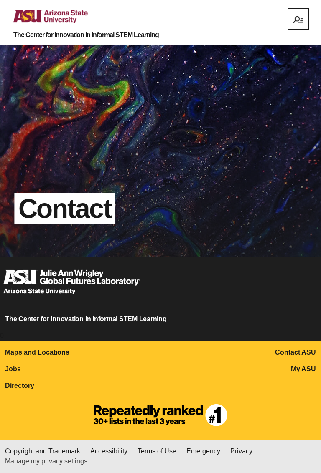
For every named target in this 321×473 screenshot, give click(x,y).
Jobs (13, 368)
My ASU (303, 368)
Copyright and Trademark (42, 451)
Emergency (203, 451)
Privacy (241, 451)
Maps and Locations (37, 352)
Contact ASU (295, 352)
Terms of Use (157, 451)
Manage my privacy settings (46, 461)
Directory (19, 385)
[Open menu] (298, 19)
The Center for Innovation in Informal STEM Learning (86, 35)
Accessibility (108, 451)
